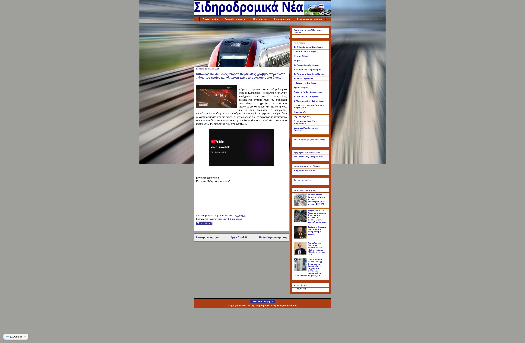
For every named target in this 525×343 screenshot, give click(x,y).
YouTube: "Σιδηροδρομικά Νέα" (308, 157)
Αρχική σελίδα (210, 19)
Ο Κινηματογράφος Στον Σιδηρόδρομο (305, 122)
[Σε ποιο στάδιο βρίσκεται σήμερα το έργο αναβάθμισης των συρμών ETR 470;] (300, 205)
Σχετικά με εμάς (282, 19)
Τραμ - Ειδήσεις (301, 87)
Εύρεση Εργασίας (302, 117)
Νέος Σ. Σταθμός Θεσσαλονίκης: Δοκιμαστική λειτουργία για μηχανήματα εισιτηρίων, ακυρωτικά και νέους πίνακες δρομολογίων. (308, 267)
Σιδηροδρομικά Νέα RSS (305, 170)
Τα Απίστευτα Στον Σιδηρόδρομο (225, 219)
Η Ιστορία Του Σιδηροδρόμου (307, 69)
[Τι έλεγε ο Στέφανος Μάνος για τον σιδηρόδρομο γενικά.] (300, 238)
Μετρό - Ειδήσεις (302, 56)
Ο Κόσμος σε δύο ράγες (305, 51)
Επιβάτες (298, 60)
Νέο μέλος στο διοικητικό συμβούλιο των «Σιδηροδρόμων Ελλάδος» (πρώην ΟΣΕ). (316, 249)
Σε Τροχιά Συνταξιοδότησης (306, 65)
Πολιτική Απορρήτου (262, 301)
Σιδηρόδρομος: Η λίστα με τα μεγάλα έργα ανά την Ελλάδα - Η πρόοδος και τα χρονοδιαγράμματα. (317, 216)
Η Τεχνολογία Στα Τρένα (305, 83)
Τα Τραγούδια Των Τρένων (306, 96)
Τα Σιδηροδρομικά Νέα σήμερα (308, 47)
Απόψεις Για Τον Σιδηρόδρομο (308, 92)
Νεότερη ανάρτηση (208, 237)
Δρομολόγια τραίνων (236, 19)
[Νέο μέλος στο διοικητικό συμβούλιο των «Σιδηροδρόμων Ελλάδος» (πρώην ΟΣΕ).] (300, 254)
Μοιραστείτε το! (204, 223)
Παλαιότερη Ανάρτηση (273, 237)
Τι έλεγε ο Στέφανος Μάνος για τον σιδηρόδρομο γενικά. (317, 230)
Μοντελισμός (300, 112)
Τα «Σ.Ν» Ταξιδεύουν (303, 78)
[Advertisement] (241, 45)
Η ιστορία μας (260, 19)
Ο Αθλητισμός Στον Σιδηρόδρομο (309, 101)
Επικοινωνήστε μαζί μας (309, 19)
